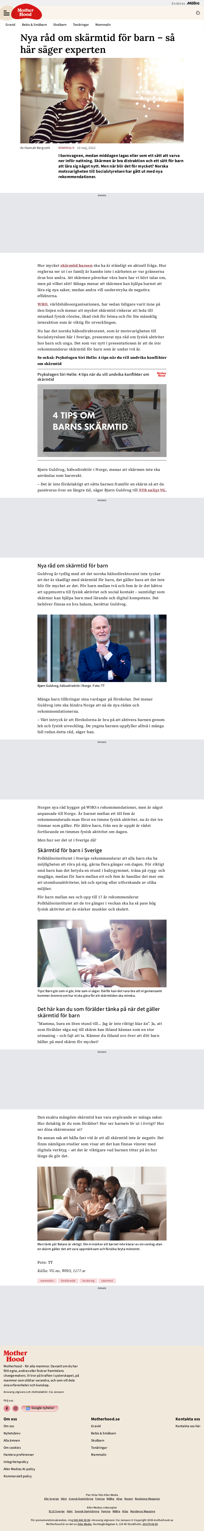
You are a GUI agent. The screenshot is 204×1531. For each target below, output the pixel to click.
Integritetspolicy (16, 1462)
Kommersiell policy (18, 1476)
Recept (128, 1499)
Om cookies (12, 1447)
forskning (88, 1281)
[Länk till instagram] (15, 1408)
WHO (42, 304)
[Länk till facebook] (7, 1408)
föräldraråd (68, 1281)
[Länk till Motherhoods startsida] (103, 12)
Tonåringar (81, 24)
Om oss (9, 1426)
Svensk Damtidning (81, 1499)
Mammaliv (103, 24)
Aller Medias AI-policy (19, 1469)
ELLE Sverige (57, 1511)
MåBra (110, 1499)
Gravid (11, 24)
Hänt (64, 1499)
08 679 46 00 (150, 1524)
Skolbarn (59, 24)
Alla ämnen (12, 1440)
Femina (100, 1499)
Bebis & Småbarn (34, 24)
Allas (119, 1499)
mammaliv (66, 148)
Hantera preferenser (19, 1455)
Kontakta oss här (188, 1426)
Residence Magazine (147, 1499)
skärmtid (107, 1281)
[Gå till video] (162, 374)
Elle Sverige (51, 1499)
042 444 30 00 (82, 1520)
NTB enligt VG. (153, 490)
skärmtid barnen (76, 265)
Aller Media (84, 1524)
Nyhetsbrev (12, 1433)
